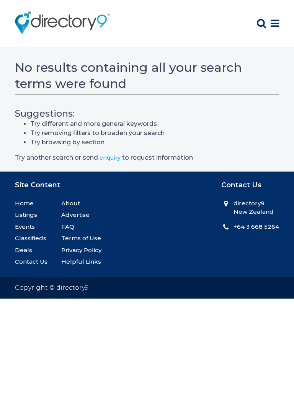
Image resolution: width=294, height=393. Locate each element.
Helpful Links (81, 261)
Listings (26, 214)
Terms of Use (81, 238)
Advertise (75, 214)
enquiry (110, 157)
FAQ (67, 226)
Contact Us (31, 261)
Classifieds (30, 238)
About (70, 203)
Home (24, 203)
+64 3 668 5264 (256, 226)
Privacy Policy (81, 250)
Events (25, 226)
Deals (23, 250)
